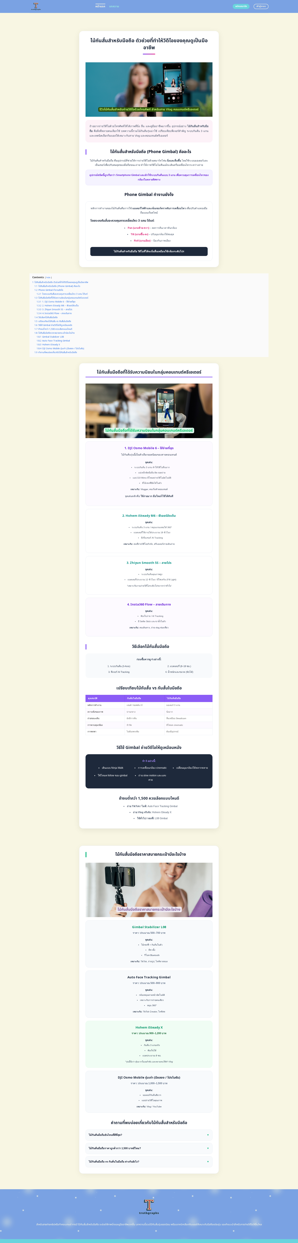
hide (48, 277)
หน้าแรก (100, 6)
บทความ (114, 6)
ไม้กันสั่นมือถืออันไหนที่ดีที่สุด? (149, 1135)
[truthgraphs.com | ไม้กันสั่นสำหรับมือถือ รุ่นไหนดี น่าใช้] (60, 6)
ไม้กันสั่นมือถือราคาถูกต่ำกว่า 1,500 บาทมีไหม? (149, 1148)
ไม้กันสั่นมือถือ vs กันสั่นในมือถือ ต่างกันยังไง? (149, 1161)
